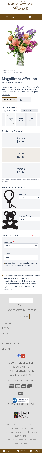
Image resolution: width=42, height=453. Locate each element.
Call (8, 450)
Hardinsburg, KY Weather (16, 432)
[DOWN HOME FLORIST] (21, 11)
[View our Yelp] (23, 357)
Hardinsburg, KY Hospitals (21, 428)
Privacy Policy (10, 440)
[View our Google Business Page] (19, 357)
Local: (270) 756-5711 (21, 374)
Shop (12, 17)
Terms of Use (21, 444)
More (5, 94)
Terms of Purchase (27, 440)
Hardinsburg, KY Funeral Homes (20, 424)
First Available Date (30, 110)
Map (22, 450)
